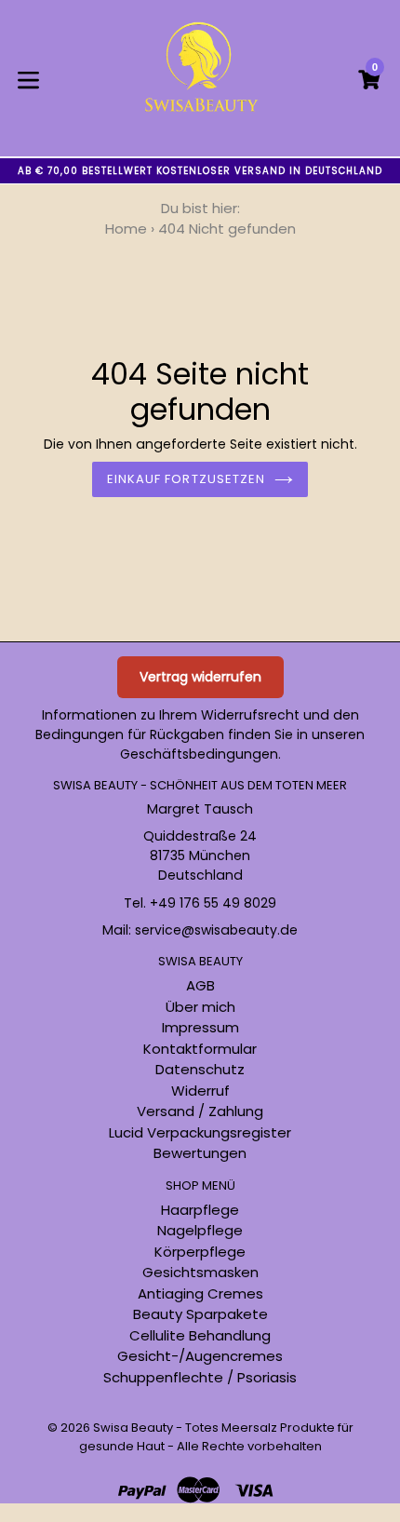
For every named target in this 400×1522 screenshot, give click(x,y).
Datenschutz (200, 1069)
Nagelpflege (200, 1230)
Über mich (200, 1007)
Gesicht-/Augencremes (200, 1356)
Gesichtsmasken (200, 1272)
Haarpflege (200, 1209)
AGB (200, 985)
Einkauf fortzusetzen (186, 479)
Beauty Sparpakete (200, 1314)
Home (126, 228)
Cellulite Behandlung (200, 1335)
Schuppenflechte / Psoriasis (200, 1377)
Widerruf (200, 1090)
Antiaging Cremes (200, 1293)
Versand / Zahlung (200, 1111)
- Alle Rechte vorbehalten (244, 1446)
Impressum (200, 1027)
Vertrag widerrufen (200, 676)
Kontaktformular (200, 1048)
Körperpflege (200, 1251)
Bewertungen (200, 1153)
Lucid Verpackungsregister (200, 1132)
